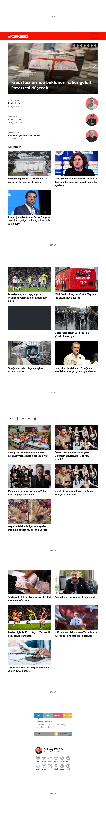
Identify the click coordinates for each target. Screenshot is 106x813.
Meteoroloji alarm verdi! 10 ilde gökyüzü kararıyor (72, 334)
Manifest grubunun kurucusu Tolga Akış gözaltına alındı (74, 493)
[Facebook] (17, 418)
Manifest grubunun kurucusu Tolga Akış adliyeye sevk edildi (27, 493)
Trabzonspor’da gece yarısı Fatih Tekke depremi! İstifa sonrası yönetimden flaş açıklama (76, 182)
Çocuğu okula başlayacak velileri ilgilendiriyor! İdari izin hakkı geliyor (28, 454)
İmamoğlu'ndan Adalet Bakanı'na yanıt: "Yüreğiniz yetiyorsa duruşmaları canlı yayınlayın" (29, 220)
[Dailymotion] (35, 418)
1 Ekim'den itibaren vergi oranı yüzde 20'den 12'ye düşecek (28, 669)
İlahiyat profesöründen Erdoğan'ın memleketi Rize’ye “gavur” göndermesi (76, 370)
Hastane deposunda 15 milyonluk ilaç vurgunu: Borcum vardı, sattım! (28, 180)
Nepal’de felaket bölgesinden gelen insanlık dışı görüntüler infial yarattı (27, 528)
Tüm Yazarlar (14, 146)
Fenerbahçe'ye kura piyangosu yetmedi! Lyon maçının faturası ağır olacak (27, 297)
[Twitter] (23, 418)
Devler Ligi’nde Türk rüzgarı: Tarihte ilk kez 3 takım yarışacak (29, 634)
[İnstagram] (11, 418)
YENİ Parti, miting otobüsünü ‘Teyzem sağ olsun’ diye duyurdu (75, 296)
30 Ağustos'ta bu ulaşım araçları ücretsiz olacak (25, 370)
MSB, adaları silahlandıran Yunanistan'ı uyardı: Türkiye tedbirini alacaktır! (76, 634)
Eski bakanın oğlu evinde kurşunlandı (75, 597)
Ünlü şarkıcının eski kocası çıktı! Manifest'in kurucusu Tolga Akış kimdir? (72, 456)
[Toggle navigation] (94, 36)
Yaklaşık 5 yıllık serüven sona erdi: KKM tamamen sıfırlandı (29, 599)
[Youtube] (29, 418)
